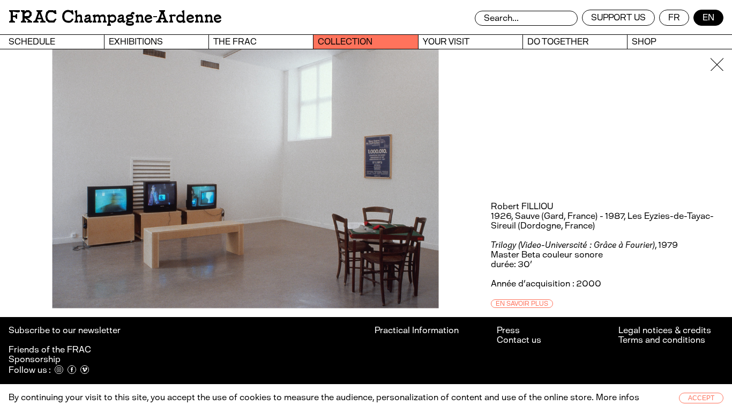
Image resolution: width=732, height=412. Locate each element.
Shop (644, 41)
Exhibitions (136, 41)
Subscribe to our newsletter (65, 330)
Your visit (446, 41)
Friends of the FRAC (50, 349)
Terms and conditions (661, 340)
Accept (701, 398)
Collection (345, 41)
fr (674, 17)
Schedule (32, 41)
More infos (617, 397)
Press (508, 330)
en (708, 17)
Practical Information (417, 330)
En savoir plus (522, 303)
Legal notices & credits (664, 330)
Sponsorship (35, 359)
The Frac (235, 41)
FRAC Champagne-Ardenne (115, 17)
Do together (558, 41)
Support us (618, 17)
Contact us (519, 340)
